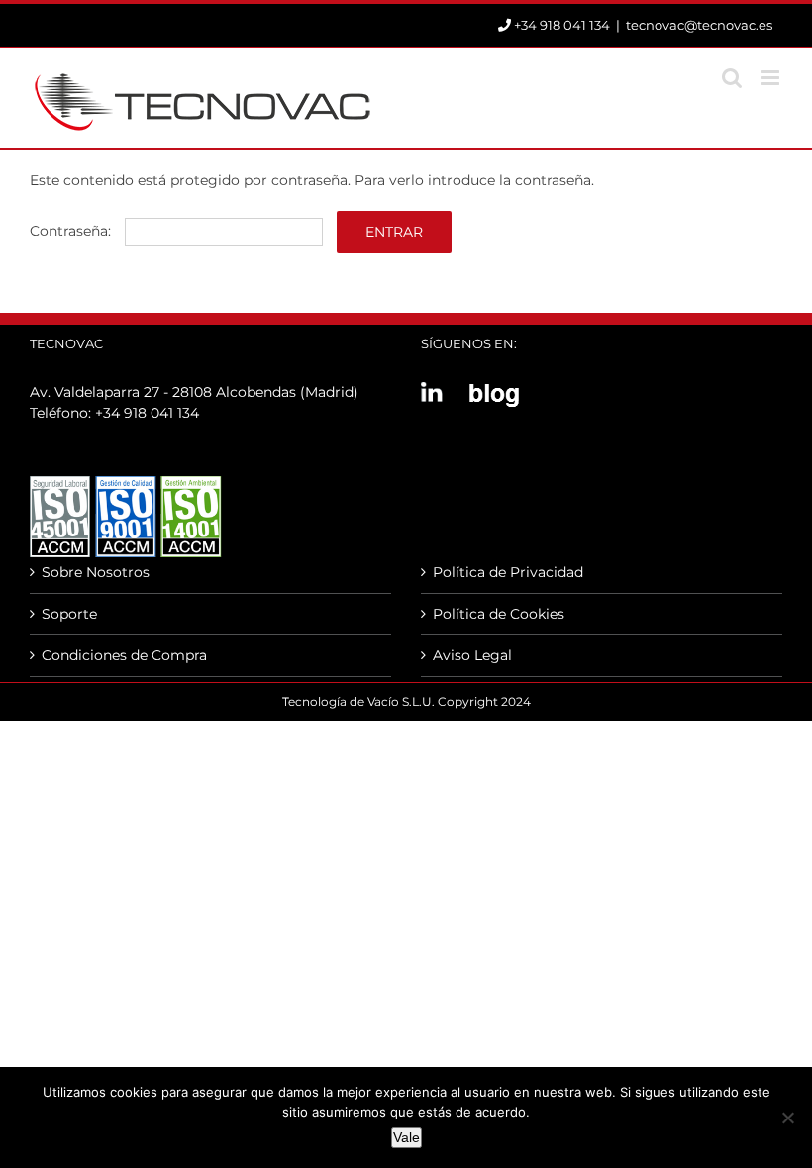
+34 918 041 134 (147, 413)
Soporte (69, 614)
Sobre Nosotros (96, 572)
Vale (406, 1137)
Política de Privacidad (508, 572)
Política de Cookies (498, 614)
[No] (787, 1117)
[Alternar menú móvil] (771, 77)
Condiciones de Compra (124, 655)
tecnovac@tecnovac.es (699, 25)
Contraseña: (72, 231)
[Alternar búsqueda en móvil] (732, 77)
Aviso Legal (472, 655)
